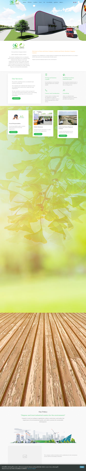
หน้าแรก (24, 2)
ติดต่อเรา (61, 2)
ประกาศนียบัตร (49, 2)
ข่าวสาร (40, 2)
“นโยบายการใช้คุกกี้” (31, 469)
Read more (16, 98)
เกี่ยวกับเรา (30, 2)
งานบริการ (35, 2)
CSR (44, 2)
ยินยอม (82, 467)
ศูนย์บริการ (56, 2)
